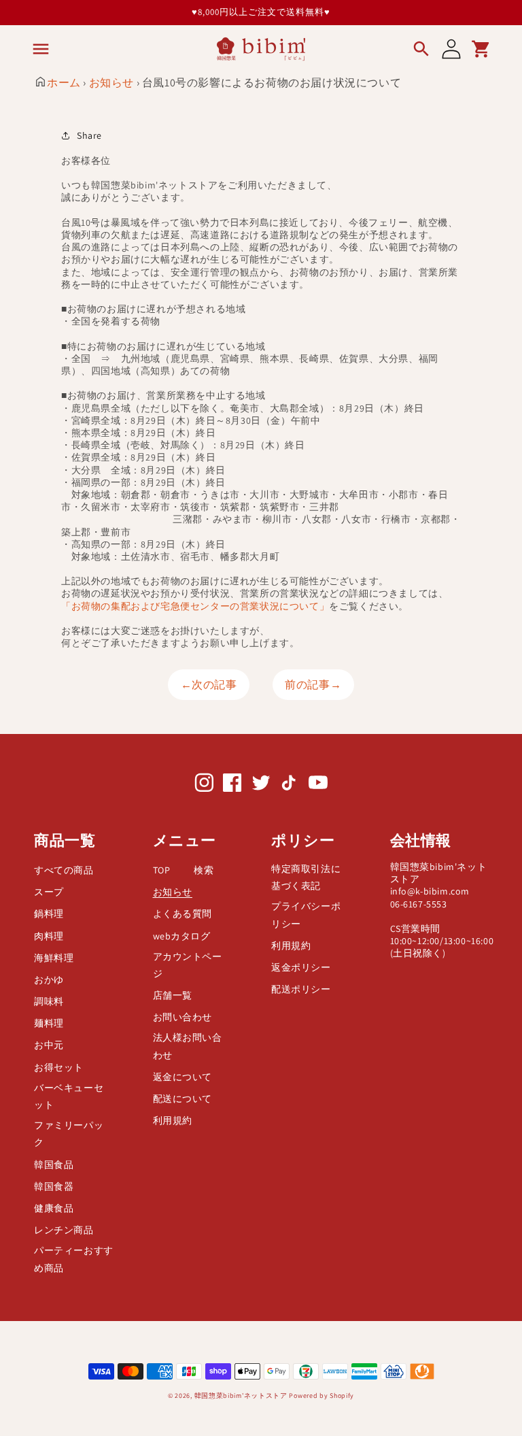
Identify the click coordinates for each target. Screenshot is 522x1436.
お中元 (49, 1045)
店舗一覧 (172, 995)
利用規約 (172, 1120)
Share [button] (89, 135)
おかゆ (49, 979)
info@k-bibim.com (430, 891)
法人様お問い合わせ (187, 1046)
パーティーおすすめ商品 (74, 1258)
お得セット (59, 1067)
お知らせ (111, 83)
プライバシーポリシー (306, 914)
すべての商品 (64, 870)
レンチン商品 (64, 1230)
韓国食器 (53, 1186)
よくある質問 (183, 913)
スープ (49, 892)
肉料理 (49, 936)
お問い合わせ (183, 1017)
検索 (203, 870)
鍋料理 (49, 913)
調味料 (49, 1001)
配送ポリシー (301, 989)
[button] (41, 49)
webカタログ (182, 936)
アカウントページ (187, 965)
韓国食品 (53, 1164)
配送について (183, 1098)
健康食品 (53, 1208)
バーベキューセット (68, 1096)
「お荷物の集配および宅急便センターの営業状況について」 (195, 606)
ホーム (64, 83)
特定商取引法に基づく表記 (306, 877)
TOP (162, 870)
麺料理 (49, 1023)
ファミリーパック (68, 1133)
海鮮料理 (53, 958)
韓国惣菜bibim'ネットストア (241, 1395)
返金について (183, 1077)
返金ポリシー (301, 967)
